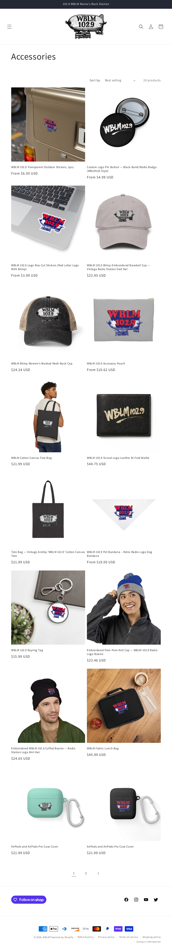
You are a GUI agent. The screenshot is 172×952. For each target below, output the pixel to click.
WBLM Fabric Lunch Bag (103, 748)
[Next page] (98, 873)
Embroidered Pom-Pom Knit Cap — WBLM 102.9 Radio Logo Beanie (122, 652)
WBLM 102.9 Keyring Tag (27, 650)
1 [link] (74, 873)
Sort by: (95, 80)
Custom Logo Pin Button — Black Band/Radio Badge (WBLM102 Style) (122, 169)
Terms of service (128, 937)
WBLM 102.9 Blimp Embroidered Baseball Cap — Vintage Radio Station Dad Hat (118, 267)
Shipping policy (151, 937)
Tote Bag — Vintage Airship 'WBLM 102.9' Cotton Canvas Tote (48, 554)
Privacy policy (106, 937)
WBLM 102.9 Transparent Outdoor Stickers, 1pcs (42, 167)
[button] (9, 27)
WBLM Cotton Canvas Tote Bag (31, 458)
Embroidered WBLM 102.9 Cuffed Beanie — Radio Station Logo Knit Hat (43, 750)
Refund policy (86, 937)
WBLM (46, 937)
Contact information (149, 941)
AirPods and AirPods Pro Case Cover (34, 846)
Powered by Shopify (61, 937)
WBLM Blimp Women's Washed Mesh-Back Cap (41, 363)
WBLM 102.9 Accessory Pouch (106, 363)
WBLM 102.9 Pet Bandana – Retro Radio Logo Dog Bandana (119, 554)
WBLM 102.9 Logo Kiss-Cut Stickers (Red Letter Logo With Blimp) (45, 267)
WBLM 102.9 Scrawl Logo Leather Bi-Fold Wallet (118, 458)
